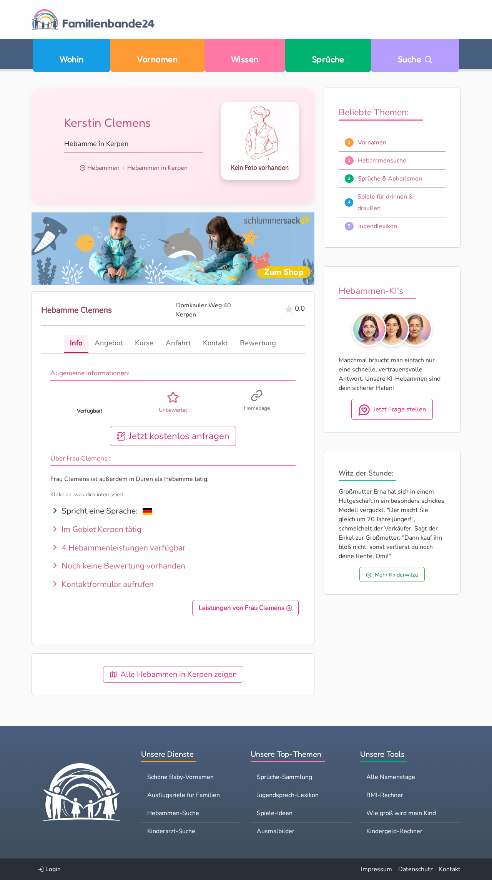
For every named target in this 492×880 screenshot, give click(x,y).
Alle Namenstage (390, 777)
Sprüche (328, 59)
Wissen (245, 59)
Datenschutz (415, 869)
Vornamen (157, 59)
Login (52, 869)
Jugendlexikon (377, 226)
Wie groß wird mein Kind (401, 813)
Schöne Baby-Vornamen (180, 777)
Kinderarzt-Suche (171, 831)
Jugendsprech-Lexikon (288, 795)
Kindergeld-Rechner (394, 831)
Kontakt (449, 869)
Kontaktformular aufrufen (107, 584)
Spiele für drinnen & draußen (385, 202)
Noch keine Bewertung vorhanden (122, 565)
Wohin (71, 59)
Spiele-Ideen (275, 813)
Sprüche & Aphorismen (390, 178)
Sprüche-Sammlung (284, 777)
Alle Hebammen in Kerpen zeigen (178, 674)
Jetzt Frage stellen (400, 409)
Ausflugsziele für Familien (183, 795)
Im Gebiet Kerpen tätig (100, 529)
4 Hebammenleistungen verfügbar (123, 547)
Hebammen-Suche (173, 813)
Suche (411, 59)
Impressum (376, 869)
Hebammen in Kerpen (157, 168)
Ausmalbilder (275, 831)
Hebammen (103, 168)
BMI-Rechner (384, 795)
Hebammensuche (382, 160)
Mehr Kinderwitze (396, 574)
